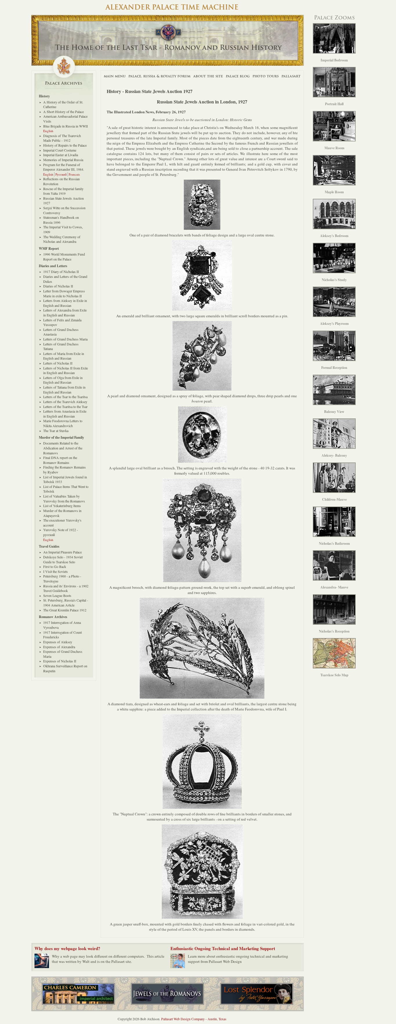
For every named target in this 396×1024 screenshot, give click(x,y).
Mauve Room (334, 147)
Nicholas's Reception (334, 631)
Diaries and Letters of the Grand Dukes (65, 279)
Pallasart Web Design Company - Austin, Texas (193, 1018)
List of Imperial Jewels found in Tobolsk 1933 (65, 479)
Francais (74, 174)
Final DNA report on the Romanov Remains (60, 460)
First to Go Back (54, 566)
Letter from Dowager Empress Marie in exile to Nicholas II (64, 293)
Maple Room (334, 192)
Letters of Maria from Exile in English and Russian (63, 356)
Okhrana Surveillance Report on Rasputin (65, 668)
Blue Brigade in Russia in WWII (65, 126)
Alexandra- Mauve (334, 587)
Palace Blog (238, 76)
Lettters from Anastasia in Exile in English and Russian (64, 413)
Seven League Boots (57, 595)
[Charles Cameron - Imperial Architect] (78, 994)
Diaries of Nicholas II (58, 286)
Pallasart (291, 76)
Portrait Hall (334, 103)
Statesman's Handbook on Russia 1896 (61, 220)
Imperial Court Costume (59, 150)
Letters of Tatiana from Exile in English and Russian (64, 389)
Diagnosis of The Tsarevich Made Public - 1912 (62, 138)
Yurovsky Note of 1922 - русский (60, 532)
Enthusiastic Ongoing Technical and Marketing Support (222, 948)
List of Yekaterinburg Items (62, 505)
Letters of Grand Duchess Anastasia (61, 332)
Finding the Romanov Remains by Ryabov (64, 469)
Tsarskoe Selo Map (334, 675)
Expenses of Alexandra (59, 646)
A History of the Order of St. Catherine (63, 104)
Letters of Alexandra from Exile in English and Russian (65, 312)
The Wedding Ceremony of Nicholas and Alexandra (61, 239)
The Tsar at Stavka (55, 430)
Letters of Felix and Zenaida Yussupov (62, 322)
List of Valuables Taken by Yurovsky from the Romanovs (64, 498)
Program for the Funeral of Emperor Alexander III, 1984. (63, 167)
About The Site (208, 76)
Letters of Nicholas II (57, 363)
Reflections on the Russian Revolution (61, 181)
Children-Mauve (334, 499)
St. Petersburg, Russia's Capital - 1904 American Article (65, 602)
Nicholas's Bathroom (334, 543)
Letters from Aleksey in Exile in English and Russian (65, 303)
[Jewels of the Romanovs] (167, 994)
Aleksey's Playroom (334, 323)
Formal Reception (334, 367)
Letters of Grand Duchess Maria (65, 339)
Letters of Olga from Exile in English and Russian (63, 380)
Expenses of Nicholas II (59, 661)
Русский (61, 174)
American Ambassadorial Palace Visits (65, 118)
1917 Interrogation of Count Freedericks (62, 634)
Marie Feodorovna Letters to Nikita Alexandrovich (62, 423)
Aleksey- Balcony (334, 455)
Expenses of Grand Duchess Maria (62, 654)
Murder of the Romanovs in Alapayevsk (62, 513)
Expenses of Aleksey (57, 641)
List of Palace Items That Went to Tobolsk (65, 489)
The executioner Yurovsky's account (62, 522)
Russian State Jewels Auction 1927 (63, 200)
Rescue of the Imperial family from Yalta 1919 (63, 191)
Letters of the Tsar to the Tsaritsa (65, 396)
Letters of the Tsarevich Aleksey (65, 401)
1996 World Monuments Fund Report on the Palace (64, 256)
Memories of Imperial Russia (63, 159)
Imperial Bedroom (334, 60)
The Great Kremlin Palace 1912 (64, 610)
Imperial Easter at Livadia (60, 154)
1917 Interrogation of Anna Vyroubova (62, 625)
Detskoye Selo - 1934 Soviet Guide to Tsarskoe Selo (63, 559)
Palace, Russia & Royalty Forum (159, 76)
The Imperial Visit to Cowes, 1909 (63, 229)
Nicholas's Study (334, 279)
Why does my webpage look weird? (67, 948)
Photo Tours (266, 76)
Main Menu (115, 76)
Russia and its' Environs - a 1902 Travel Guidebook (65, 588)
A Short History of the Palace (63, 111)
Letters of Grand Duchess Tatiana (61, 346)
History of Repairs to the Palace (65, 145)
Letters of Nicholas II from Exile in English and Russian (65, 370)
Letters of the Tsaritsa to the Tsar (65, 406)
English (48, 131)
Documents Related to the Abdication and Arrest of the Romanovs (62, 448)
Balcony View (334, 411)
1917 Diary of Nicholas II (61, 271)
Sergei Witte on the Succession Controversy (64, 210)
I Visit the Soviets (55, 571)
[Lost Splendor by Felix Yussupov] (257, 994)
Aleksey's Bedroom (334, 235)
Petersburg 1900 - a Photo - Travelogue (62, 578)
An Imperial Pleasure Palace (62, 552)
